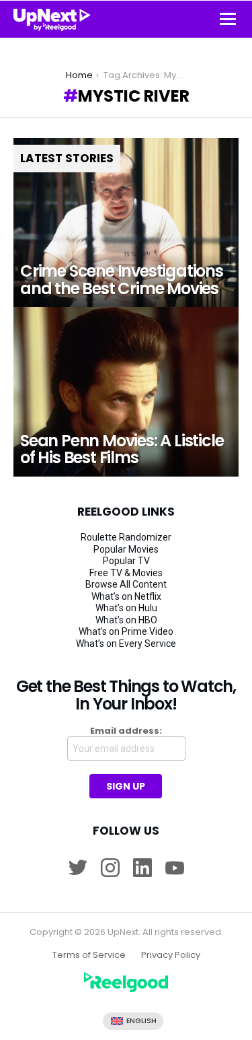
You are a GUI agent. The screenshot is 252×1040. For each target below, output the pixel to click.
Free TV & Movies (126, 572)
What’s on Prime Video (126, 631)
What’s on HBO (126, 620)
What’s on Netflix (126, 596)
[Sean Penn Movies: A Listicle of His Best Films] (126, 391)
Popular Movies (126, 549)
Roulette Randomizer (126, 537)
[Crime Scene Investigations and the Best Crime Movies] (126, 222)
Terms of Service (89, 955)
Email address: (126, 731)
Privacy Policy (170, 955)
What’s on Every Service (126, 643)
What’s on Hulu (126, 607)
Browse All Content (126, 584)
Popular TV (126, 560)
